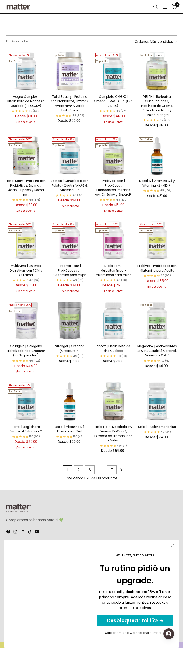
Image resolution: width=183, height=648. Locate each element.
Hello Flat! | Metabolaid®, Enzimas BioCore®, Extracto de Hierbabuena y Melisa (113, 434)
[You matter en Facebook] (8, 532)
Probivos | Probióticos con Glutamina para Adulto (157, 268)
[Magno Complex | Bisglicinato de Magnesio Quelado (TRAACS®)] (26, 71)
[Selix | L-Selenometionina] (157, 401)
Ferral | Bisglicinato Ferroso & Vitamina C (26, 429)
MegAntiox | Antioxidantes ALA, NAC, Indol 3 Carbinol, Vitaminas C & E (157, 351)
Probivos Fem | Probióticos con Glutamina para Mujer (69, 270)
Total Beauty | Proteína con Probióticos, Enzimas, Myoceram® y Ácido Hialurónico (70, 103)
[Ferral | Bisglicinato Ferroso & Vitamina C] (26, 401)
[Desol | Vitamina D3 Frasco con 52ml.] (70, 401)
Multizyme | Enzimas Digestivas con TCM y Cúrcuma (26, 270)
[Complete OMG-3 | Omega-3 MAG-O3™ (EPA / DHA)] (113, 71)
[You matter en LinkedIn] (23, 532)
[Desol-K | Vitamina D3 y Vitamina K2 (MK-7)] (157, 155)
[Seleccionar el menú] (155, 6)
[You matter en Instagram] (16, 532)
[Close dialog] (173, 545)
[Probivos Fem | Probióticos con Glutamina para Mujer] (70, 240)
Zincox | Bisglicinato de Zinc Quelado (113, 348)
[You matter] (18, 7)
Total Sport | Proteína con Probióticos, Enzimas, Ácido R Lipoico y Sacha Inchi (26, 188)
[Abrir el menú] (165, 6)
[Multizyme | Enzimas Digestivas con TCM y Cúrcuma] (26, 240)
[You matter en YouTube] (37, 532)
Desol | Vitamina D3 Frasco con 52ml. (69, 429)
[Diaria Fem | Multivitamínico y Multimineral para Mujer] (113, 240)
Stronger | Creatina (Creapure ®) (69, 348)
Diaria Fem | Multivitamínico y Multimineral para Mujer (113, 270)
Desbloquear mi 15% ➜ (135, 620)
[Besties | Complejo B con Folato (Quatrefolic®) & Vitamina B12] (70, 155)
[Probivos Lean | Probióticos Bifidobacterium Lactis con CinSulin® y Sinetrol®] (113, 155)
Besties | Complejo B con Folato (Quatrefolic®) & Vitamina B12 (69, 185)
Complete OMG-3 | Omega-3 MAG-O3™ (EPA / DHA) (113, 101)
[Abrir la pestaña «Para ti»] (168, 633)
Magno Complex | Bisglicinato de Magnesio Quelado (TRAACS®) (26, 101)
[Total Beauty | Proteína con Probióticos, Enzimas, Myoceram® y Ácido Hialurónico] (70, 71)
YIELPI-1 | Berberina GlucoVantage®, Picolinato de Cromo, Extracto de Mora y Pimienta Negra (157, 106)
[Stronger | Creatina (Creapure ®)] (70, 321)
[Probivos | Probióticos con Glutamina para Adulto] (157, 240)
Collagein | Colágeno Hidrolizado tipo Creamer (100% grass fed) (26, 351)
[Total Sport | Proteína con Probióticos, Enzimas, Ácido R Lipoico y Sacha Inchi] (26, 155)
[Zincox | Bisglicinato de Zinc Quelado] (113, 321)
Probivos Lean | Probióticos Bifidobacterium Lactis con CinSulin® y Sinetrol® (113, 188)
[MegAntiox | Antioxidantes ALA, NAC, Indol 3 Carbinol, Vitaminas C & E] (157, 321)
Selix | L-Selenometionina (157, 427)
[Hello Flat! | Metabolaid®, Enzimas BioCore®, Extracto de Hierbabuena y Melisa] (113, 401)
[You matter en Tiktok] (30, 532)
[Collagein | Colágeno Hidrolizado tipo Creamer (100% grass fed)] (26, 321)
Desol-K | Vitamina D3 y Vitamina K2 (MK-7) (157, 183)
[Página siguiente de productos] (121, 469)
